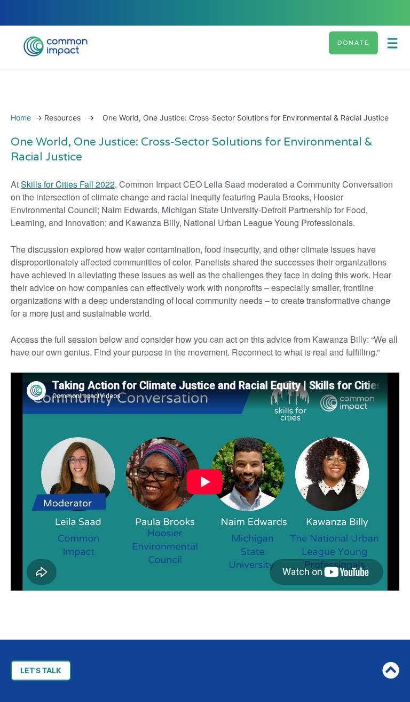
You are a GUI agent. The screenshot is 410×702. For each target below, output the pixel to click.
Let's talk (40, 670)
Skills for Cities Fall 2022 (68, 184)
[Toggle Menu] (396, 43)
